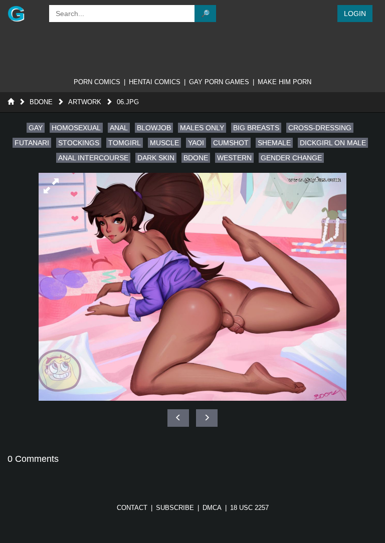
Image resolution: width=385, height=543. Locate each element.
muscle (164, 143)
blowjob (154, 128)
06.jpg (128, 102)
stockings (78, 143)
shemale (274, 143)
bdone (195, 158)
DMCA (212, 507)
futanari (32, 143)
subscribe (175, 507)
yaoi (196, 143)
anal (119, 128)
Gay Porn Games (219, 82)
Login (355, 14)
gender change (291, 158)
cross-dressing (319, 128)
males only (202, 128)
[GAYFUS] (23, 13)
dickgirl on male (333, 143)
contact (132, 507)
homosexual (76, 128)
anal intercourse (93, 158)
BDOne (41, 102)
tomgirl (124, 143)
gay (36, 128)
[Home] (11, 102)
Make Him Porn (284, 82)
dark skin (155, 158)
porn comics (97, 82)
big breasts (256, 128)
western (234, 158)
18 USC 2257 (249, 507)
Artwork (84, 102)
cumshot (231, 143)
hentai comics (154, 82)
